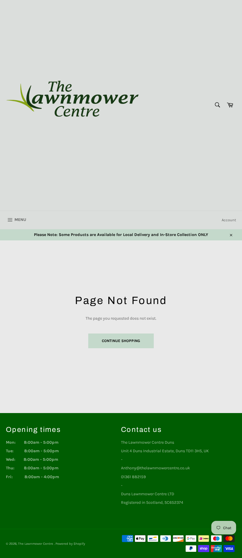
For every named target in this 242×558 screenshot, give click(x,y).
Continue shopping (121, 341)
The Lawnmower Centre (36, 544)
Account (229, 220)
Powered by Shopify (70, 544)
